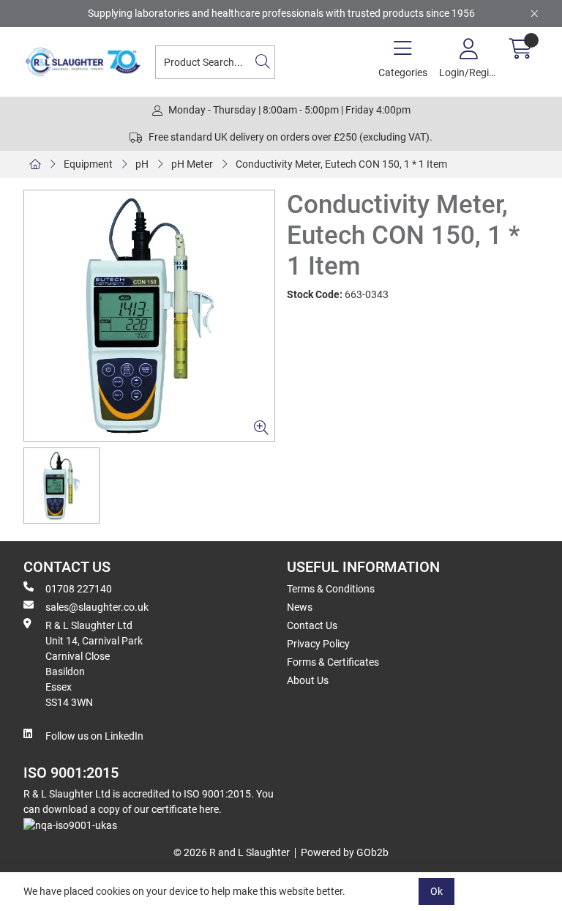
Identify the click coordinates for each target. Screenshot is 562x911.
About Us (308, 680)
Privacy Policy (318, 644)
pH (142, 164)
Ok (436, 891)
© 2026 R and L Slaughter (231, 852)
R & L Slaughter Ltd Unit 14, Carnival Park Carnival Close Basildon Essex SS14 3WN (94, 664)
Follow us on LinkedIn (94, 736)
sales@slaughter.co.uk (97, 607)
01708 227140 (78, 589)
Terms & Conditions (331, 589)
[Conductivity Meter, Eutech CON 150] (149, 316)
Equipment (88, 164)
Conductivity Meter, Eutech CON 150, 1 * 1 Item (341, 164)
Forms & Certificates (333, 662)
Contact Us (312, 625)
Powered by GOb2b (345, 852)
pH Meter (192, 164)
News (299, 607)
